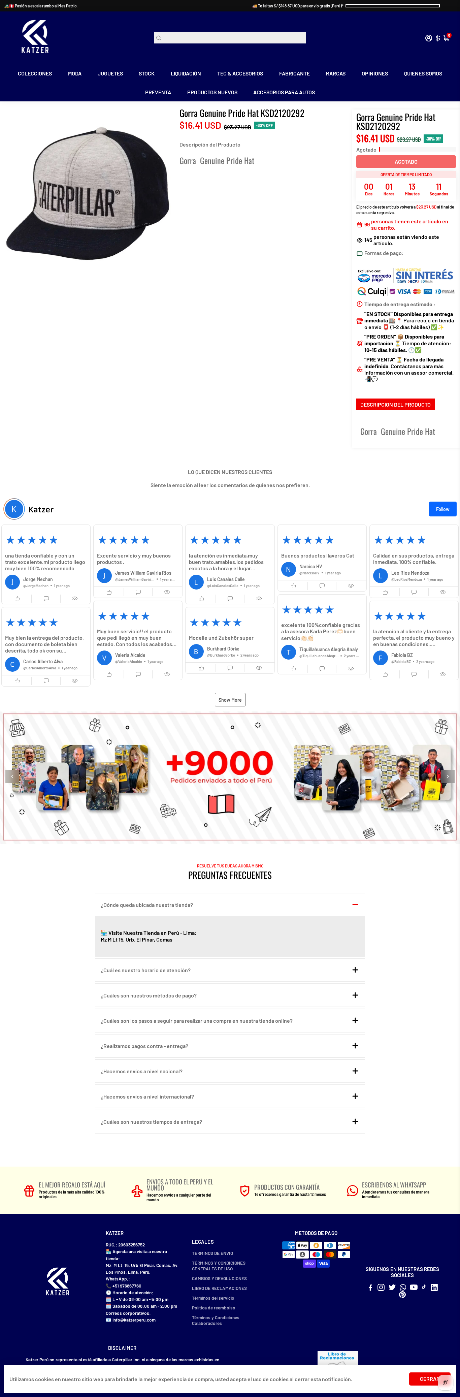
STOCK (147, 73)
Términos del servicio (213, 1298)
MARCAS (336, 73)
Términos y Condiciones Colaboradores (215, 1320)
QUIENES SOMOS (423, 73)
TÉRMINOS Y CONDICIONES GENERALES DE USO (218, 1265)
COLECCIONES (35, 73)
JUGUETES (110, 73)
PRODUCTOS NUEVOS (212, 92)
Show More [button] (230, 700)
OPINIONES (375, 73)
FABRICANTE (294, 73)
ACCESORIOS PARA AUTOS (284, 92)
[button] (46, 564)
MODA (74, 73)
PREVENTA (158, 92)
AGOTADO (406, 161)
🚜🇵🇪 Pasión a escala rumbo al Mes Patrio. (41, 5)
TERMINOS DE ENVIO (212, 1253)
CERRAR (430, 1378)
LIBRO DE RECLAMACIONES (219, 1288)
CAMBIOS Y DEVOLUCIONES (219, 1278)
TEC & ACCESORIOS (240, 73)
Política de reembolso (213, 1307)
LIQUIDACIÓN (186, 73)
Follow (443, 509)
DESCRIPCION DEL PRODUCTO (395, 404)
